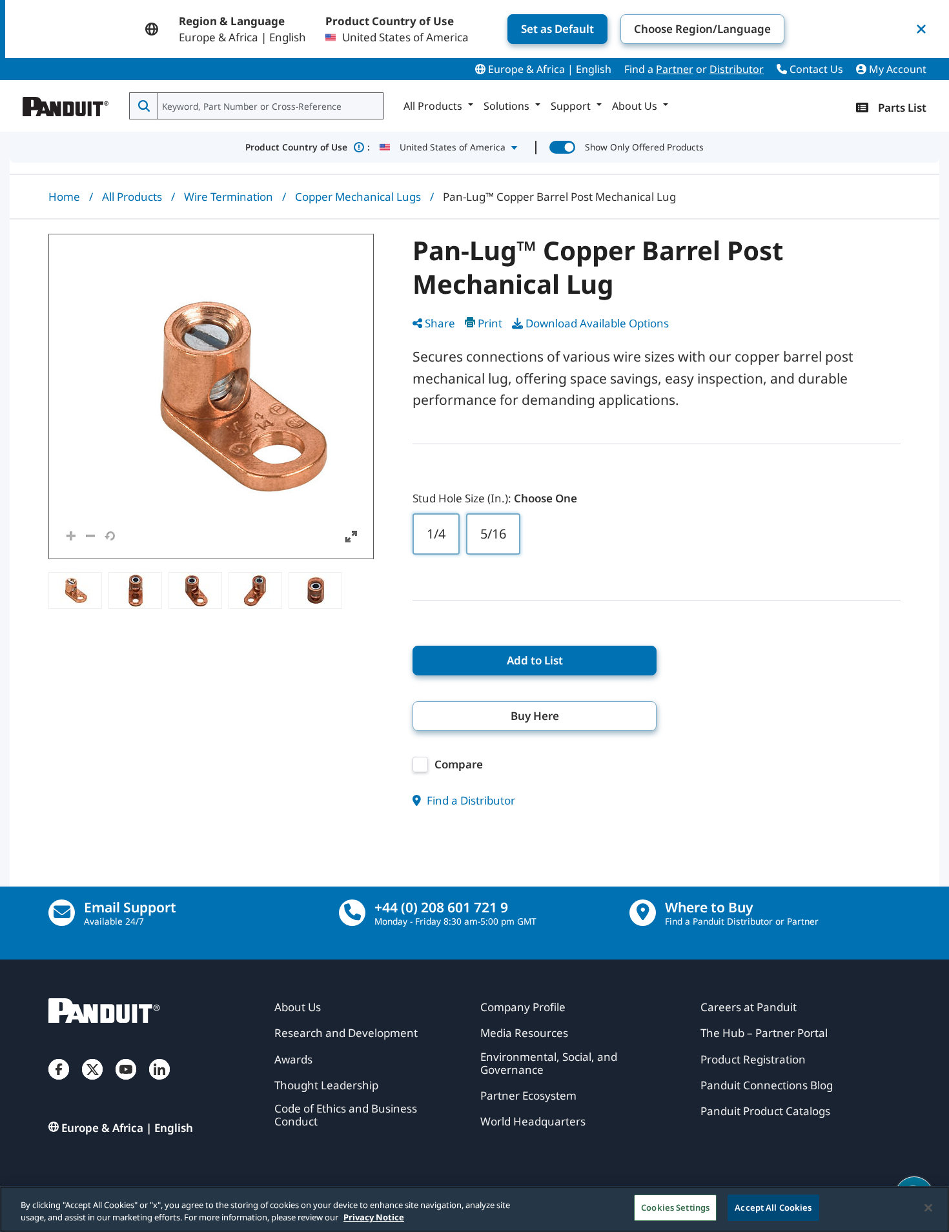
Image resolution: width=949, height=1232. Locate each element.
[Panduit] (66, 103)
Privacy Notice (373, 1218)
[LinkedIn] (159, 1082)
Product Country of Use (307, 147)
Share (440, 323)
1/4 (436, 533)
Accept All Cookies (773, 1207)
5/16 (493, 533)
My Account (896, 69)
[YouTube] (126, 1082)
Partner (674, 69)
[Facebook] (58, 1082)
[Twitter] (92, 1082)
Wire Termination (228, 196)
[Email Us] (61, 912)
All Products (132, 196)
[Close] (928, 1207)
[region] (474, 1209)
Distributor (736, 69)
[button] (211, 396)
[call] (352, 912)
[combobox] (269, 106)
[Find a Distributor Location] (642, 912)
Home (64, 196)
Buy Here (535, 715)
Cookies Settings (675, 1207)
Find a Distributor (469, 800)
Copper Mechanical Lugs (358, 196)
